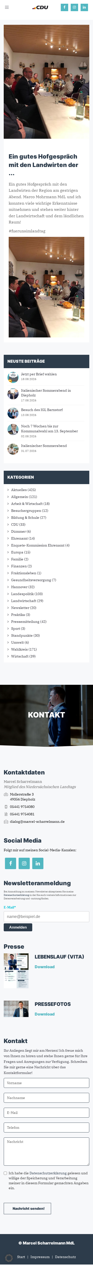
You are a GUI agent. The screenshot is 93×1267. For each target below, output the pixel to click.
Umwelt (17, 642)
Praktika (18, 614)
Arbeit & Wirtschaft (27, 503)
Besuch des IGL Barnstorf (42, 410)
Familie (17, 559)
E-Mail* (10, 907)
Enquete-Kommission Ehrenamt (37, 545)
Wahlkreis (19, 649)
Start (21, 1257)
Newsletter (20, 608)
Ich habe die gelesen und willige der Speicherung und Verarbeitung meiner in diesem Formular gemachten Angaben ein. (49, 1180)
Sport (15, 628)
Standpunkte (22, 635)
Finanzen (19, 566)
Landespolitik (22, 594)
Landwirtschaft (23, 601)
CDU (14, 524)
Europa (17, 552)
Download (45, 966)
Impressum (40, 1257)
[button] (9, 1258)
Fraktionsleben (23, 573)
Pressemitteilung (25, 621)
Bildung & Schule (25, 517)
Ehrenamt (19, 538)
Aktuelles (19, 490)
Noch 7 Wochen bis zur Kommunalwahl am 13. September (49, 428)
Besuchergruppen (26, 510)
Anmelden (18, 927)
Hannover (19, 587)
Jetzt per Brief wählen (39, 374)
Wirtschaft (20, 656)
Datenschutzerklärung (16, 895)
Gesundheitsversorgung (31, 580)
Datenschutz (65, 1257)
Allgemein (19, 497)
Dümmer (18, 531)
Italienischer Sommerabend (44, 445)
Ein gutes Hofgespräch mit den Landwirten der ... (43, 165)
